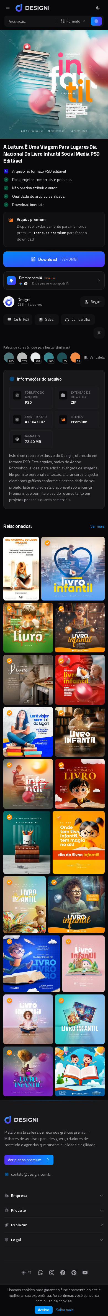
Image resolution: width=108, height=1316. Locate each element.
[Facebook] (63, 1273)
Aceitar (43, 1310)
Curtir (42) (21, 319)
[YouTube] (85, 1273)
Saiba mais (65, 1310)
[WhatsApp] (41, 1273)
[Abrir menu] (7, 7)
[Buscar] (96, 21)
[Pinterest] (74, 1273)
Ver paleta (97, 357)
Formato (73, 21)
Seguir (96, 301)
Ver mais (97, 526)
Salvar (50, 319)
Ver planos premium (24, 1160)
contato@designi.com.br (31, 1174)
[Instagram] (52, 1273)
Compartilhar (81, 319)
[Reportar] (99, 333)
